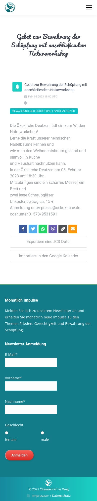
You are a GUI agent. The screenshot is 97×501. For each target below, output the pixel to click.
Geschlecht (14, 425)
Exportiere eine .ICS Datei (48, 241)
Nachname (15, 401)
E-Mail (11, 354)
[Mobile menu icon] (89, 7)
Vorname (13, 378)
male (45, 439)
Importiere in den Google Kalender (48, 256)
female (10, 439)
